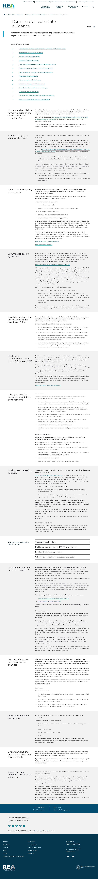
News (4, 850)
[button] (62, 542)
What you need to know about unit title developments (36, 72)
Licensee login (90, 2)
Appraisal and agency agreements (29, 56)
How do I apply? (32, 844)
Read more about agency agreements (47, 241)
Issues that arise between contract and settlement (34, 99)
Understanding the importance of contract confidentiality (36, 95)
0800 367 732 (73, 844)
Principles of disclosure (34, 847)
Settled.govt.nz (28, 2)
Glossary (5, 853)
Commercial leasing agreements (29, 60)
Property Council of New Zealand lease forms (53, 598)
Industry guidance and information (35, 14)
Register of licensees (43, 2)
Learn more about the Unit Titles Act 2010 (48, 385)
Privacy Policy (37, 830)
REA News (81, 2)
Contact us (6, 847)
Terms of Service (47, 830)
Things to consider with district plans (30, 80)
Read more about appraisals (43, 244)
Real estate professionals (15, 14)
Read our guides (32, 850)
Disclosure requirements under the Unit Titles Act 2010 (36, 68)
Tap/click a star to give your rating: (18, 820)
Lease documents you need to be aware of (32, 84)
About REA (6, 844)
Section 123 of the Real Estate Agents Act (48, 475)
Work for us (31, 853)
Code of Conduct (57, 2)
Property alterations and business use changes (33, 88)
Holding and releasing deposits (28, 76)
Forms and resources (69, 2)
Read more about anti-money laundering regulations (52, 265)
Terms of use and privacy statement (13, 856)
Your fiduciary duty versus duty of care (31, 52)
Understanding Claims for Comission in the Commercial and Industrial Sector (42, 49)
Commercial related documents (29, 91)
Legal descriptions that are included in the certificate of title (37, 64)
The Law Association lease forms (49, 601)
